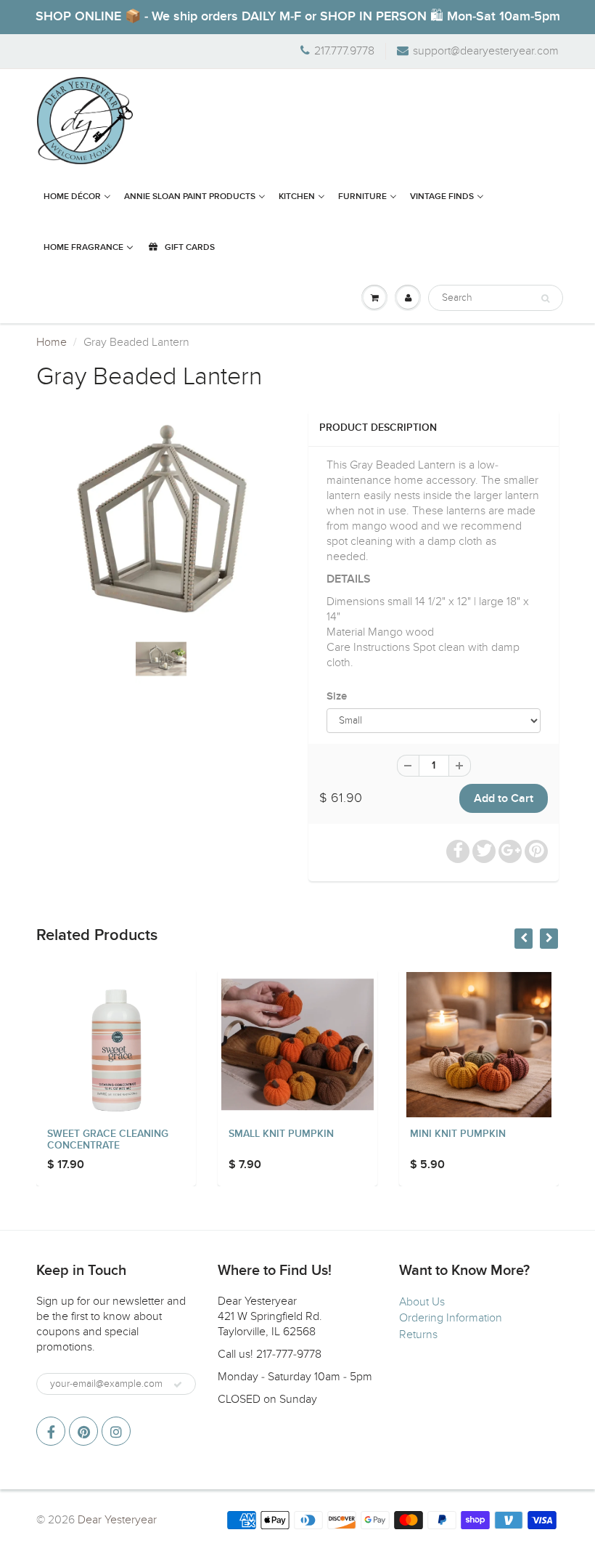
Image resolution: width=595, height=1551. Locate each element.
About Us (422, 1302)
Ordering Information (450, 1318)
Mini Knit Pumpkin (458, 1134)
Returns (418, 1334)
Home (51, 342)
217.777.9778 (344, 51)
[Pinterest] (83, 1431)
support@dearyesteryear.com (486, 51)
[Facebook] (50, 1431)
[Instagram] (116, 1431)
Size (337, 696)
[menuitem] (77, 196)
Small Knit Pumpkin (281, 1134)
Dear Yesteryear (117, 1519)
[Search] (545, 298)
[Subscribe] (178, 1384)
